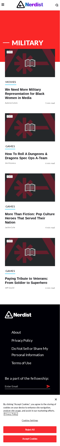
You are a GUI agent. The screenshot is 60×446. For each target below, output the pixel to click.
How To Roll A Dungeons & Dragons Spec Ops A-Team (26, 156)
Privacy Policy (22, 340)
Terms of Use (21, 363)
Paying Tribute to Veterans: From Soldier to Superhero (26, 281)
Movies (10, 81)
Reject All (29, 429)
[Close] (56, 399)
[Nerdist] (30, 5)
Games (10, 146)
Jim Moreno (10, 163)
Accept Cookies (30, 438)
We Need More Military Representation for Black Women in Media (24, 94)
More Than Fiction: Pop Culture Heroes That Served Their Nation (30, 218)
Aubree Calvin (11, 103)
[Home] (18, 317)
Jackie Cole (10, 227)
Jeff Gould (9, 288)
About (16, 332)
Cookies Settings (30, 420)
